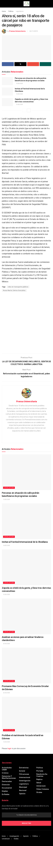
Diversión (6, 785)
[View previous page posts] (24, 110)
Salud (38, 783)
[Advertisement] (26, 323)
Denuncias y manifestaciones (9, 777)
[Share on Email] (33, 64)
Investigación (24, 781)
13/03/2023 (19, 104)
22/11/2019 (33, 31)
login (9, 748)
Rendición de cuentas (41, 775)
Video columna (42, 789)
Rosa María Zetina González (14, 290)
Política (10, 11)
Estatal (22, 771)
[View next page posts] (29, 110)
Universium (41, 786)
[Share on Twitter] (20, 64)
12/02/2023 (6, 742)
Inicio (4, 836)
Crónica (5, 773)
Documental (7, 788)
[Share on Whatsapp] (45, 64)
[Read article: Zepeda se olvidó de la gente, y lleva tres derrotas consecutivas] (7, 102)
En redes (5, 794)
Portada (39, 771)
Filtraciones (24, 774)
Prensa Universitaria (17, 31)
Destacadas (7, 781)
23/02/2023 (6, 643)
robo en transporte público (18, 287)
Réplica (39, 779)
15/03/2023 (19, 83)
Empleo (5, 791)
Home (4, 11)
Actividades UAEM (7, 769)
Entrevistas (24, 768)
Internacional (24, 777)
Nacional (22, 790)
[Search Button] (50, 3)
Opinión (22, 794)
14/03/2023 (19, 94)
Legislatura (19, 11)
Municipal (23, 787)
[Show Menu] (3, 3)
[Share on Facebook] (8, 64)
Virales (39, 792)
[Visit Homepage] (26, 3)
